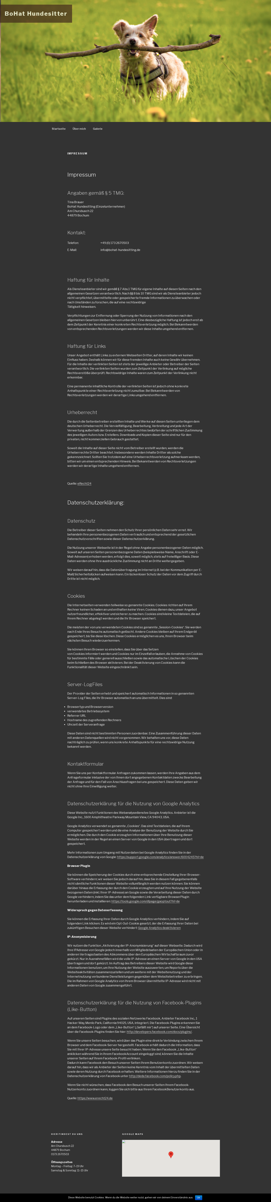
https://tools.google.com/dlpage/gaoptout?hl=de (145, 901)
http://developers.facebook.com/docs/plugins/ (159, 1032)
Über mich (79, 128)
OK (198, 1197)
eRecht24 (84, 483)
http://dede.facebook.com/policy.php (155, 1076)
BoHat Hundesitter (36, 13)
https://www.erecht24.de (95, 1098)
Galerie (98, 128)
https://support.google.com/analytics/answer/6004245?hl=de (160, 857)
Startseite (59, 128)
